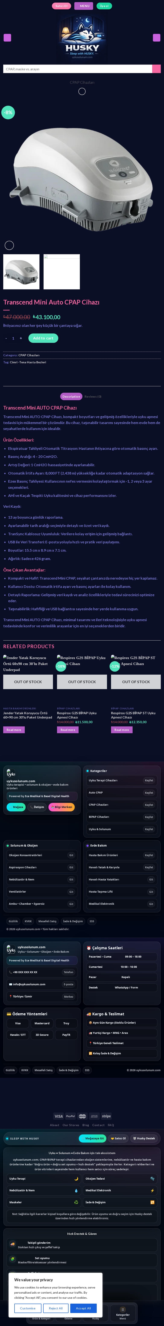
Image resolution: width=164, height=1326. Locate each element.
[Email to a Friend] (33, 373)
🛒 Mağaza (16, 807)
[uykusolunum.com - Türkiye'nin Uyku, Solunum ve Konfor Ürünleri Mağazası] (82, 37)
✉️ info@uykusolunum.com (41, 984)
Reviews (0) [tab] (93, 396)
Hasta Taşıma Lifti (121, 891)
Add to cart (43, 338)
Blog (85, 1125)
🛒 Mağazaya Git (92, 1138)
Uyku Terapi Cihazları (121, 780)
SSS (92, 921)
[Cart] (7, 38)
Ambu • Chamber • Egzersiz (41, 904)
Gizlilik (13, 921)
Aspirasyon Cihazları (41, 867)
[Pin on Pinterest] (41, 373)
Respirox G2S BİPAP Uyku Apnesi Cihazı (77, 715)
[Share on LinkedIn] (50, 373)
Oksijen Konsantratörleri (41, 855)
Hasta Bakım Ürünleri (121, 855)
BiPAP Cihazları (121, 817)
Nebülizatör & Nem (41, 879)
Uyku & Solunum (121, 829)
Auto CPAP (121, 792)
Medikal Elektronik (121, 904)
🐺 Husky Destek (144, 1138)
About (54, 1125)
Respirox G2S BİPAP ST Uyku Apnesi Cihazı (133, 715)
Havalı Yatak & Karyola (121, 867)
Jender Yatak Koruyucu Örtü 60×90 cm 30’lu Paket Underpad (27, 715)
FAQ (111, 1125)
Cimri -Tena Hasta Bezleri (28, 362)
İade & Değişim (73, 921)
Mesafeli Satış (47, 921)
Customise (27, 1308)
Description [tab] (71, 396)
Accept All (83, 1308)
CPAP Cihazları (82, 82)
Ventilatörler (41, 891)
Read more (14, 730)
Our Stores (71, 1125)
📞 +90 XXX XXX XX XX (41, 972)
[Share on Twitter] (24, 373)
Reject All (56, 1308)
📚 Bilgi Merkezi (61, 807)
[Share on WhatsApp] (7, 373)
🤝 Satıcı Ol (118, 1138)
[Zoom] (9, 245)
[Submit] (156, 69)
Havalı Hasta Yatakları (121, 879)
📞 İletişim (37, 807)
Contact (98, 1125)
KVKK (28, 921)
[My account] (156, 38)
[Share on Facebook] (16, 373)
